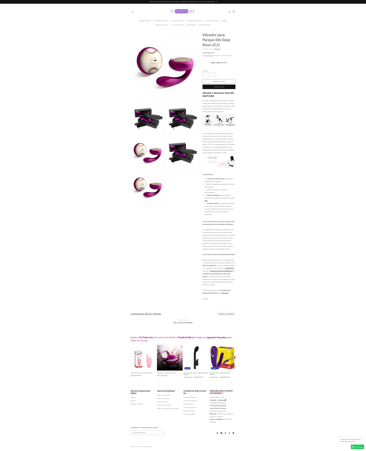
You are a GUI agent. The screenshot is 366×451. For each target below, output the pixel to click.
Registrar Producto (189, 411)
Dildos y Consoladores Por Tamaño (168, 408)
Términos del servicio (189, 407)
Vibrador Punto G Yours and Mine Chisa (141, 373)
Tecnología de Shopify (146, 446)
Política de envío (188, 404)
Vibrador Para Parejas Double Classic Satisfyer (220, 373)
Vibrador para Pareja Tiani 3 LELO (166, 373)
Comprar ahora (219, 87)
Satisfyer (133, 397)
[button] (133, 12)
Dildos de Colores (162, 402)
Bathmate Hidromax (137, 404)
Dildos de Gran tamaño (164, 405)
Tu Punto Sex (137, 446)
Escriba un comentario (226, 314)
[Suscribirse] (163, 433)
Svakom (133, 401)
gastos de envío (209, 55)
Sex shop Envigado (189, 414)
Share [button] (206, 299)
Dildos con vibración (163, 398)
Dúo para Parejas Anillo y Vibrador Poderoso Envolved (195, 373)
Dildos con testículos (163, 395)
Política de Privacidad (190, 397)
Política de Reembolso (190, 401)
